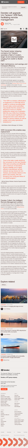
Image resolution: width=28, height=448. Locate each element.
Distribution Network (5, 414)
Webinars (3, 424)
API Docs (16, 416)
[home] (5, 2)
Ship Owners (17, 403)
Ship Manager (17, 406)
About (2, 411)
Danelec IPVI (17, 399)
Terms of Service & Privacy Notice (19, 435)
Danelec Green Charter (5, 405)
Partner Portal (17, 422)
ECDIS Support (18, 414)
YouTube (25, 432)
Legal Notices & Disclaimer (5, 435)
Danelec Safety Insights (19, 398)
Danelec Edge (3, 402)
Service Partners (18, 411)
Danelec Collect (4, 401)
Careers (2, 416)
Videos (2, 425)
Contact (2, 413)
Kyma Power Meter (5, 404)
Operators (17, 404)
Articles (2, 422)
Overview (3, 395)
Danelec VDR (17, 396)
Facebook (9, 432)
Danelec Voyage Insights (6, 398)
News (2, 419)
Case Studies (3, 421)
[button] (26, 2)
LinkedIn (2, 432)
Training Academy (18, 424)
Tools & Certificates (19, 413)
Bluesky (19, 432)
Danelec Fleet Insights (5, 396)
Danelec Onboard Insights (6, 399)
